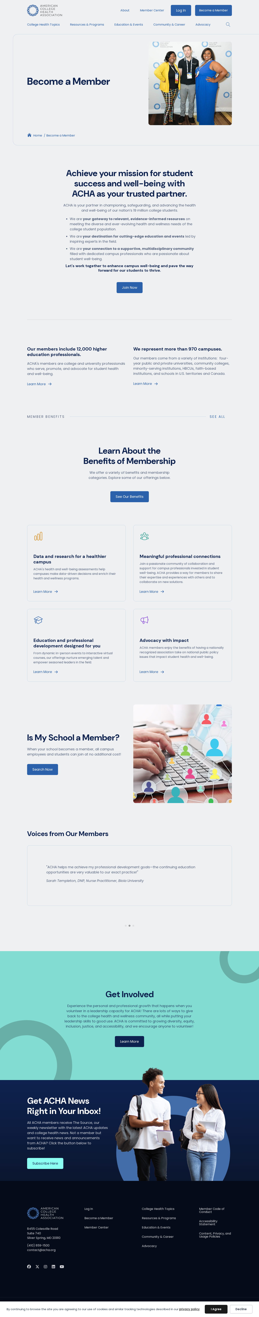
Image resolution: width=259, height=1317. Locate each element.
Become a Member (213, 10)
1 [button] (126, 926)
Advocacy (202, 24)
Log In (181, 10)
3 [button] (133, 926)
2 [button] (129, 926)
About (125, 10)
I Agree (216, 1309)
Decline (241, 1309)
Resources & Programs (87, 24)
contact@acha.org (41, 1250)
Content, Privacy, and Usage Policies (215, 1235)
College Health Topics (43, 24)
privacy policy (189, 1309)
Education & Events (128, 24)
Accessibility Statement (208, 1223)
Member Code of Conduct (211, 1210)
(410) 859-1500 (38, 1245)
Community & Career (169, 24)
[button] (226, 25)
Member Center (152, 10)
